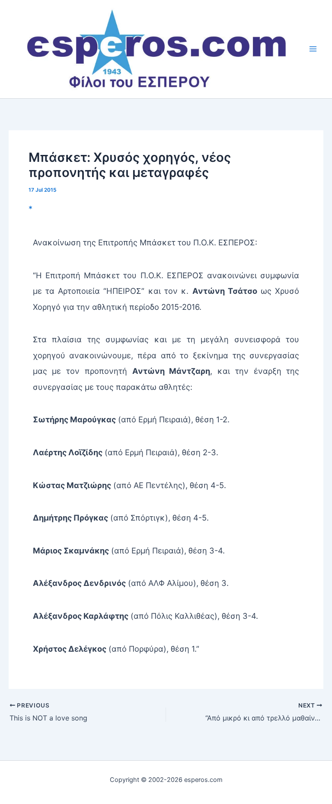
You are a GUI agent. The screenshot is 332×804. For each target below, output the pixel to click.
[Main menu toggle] (313, 49)
